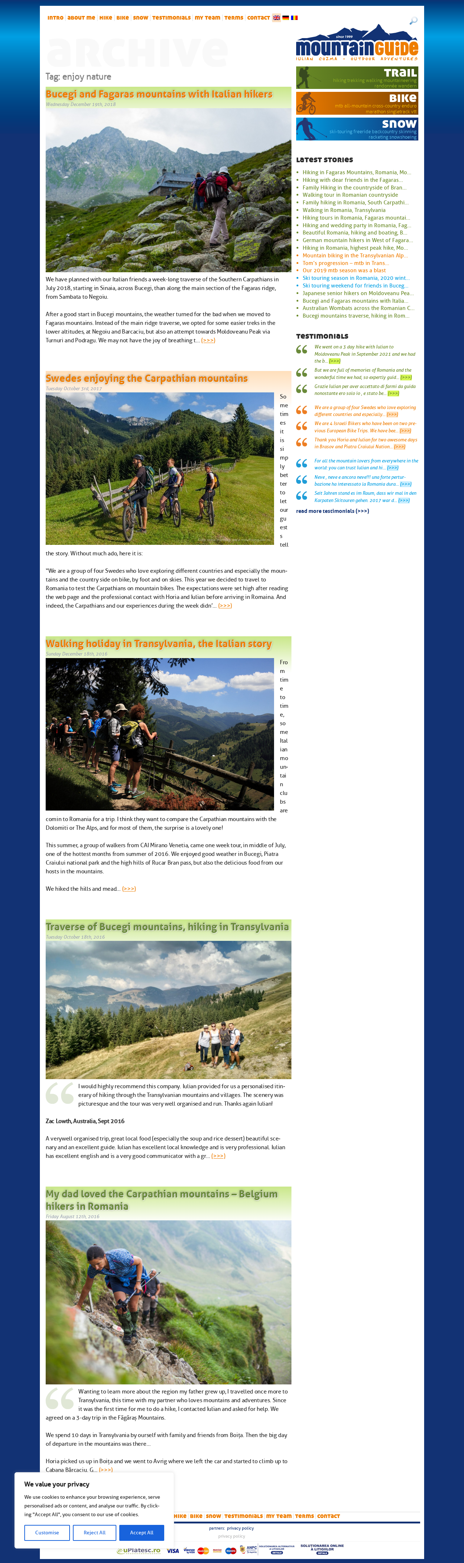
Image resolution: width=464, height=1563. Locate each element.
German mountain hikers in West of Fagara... (358, 240)
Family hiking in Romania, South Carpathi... (356, 202)
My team (207, 18)
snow (140, 18)
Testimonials (171, 18)
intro (55, 18)
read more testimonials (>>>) (332, 510)
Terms (233, 18)
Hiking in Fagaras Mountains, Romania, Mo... (357, 172)
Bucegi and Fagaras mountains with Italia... (356, 301)
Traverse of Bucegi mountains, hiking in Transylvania (167, 925)
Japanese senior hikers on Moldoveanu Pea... (358, 293)
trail (400, 72)
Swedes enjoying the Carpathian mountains (147, 377)
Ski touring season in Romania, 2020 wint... (356, 278)
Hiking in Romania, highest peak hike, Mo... (355, 248)
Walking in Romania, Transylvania (344, 210)
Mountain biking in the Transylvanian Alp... (355, 255)
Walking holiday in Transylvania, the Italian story (159, 642)
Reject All (94, 1533)
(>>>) (208, 340)
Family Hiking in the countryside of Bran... (355, 187)
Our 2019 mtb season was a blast (344, 270)
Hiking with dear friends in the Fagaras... (353, 180)
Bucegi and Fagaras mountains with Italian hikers (159, 93)
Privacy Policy (240, 1528)
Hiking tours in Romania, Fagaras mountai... (356, 217)
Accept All (141, 1533)
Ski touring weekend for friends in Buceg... (356, 285)
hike (105, 18)
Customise (47, 1533)
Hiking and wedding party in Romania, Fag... (357, 225)
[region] (94, 1510)
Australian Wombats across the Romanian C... (359, 308)
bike (122, 18)
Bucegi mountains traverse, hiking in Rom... (356, 315)
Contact (258, 18)
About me (81, 18)
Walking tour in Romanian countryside (350, 195)
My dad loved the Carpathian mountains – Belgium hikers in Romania (162, 1198)
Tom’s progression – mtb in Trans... (346, 263)
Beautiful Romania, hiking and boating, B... (355, 232)
